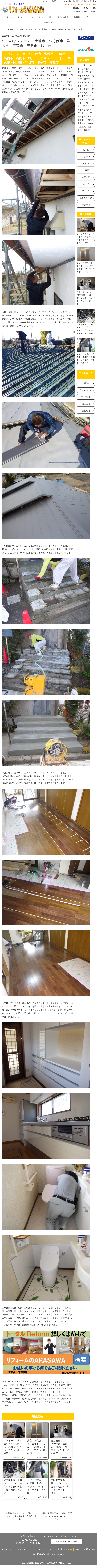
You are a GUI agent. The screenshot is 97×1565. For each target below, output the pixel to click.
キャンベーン (86, 390)
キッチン (86, 157)
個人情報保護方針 (41, 1554)
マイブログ (86, 397)
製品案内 (26, 36)
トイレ (86, 163)
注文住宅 (86, 205)
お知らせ (86, 383)
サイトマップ (58, 1554)
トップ (9, 17)
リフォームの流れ (45, 17)
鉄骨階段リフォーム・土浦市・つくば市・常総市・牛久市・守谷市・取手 (19, 1516)
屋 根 (86, 184)
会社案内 (77, 17)
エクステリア (86, 198)
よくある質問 (63, 17)
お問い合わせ (49, 22)
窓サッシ (86, 191)
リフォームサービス (25, 17)
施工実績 (20, 29)
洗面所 (86, 170)
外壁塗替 (86, 177)
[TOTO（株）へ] (86, 39)
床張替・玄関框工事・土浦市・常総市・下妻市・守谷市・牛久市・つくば (56, 1516)
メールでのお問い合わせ (67, 1541)
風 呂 (86, 150)
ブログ (88, 17)
